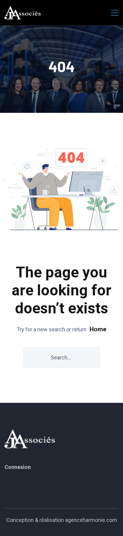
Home (98, 329)
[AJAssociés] (22, 13)
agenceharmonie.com (91, 520)
